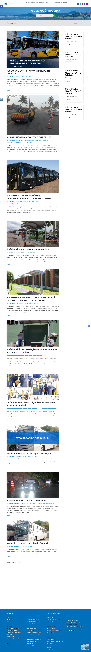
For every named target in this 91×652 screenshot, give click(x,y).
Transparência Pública (31, 626)
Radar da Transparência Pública (34, 634)
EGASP (8, 643)
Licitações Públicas (71, 618)
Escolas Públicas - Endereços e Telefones (53, 646)
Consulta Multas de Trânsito (53, 649)
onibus (49, 408)
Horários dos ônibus (21, 458)
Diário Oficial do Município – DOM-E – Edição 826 (73, 73)
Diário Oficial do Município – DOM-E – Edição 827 (73, 54)
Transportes (30, 76)
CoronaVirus (44, 408)
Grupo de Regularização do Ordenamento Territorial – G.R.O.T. (14, 631)
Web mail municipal (11, 640)
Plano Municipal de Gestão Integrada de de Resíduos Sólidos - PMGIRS (75, 627)
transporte (53, 408)
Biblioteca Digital (50, 632)
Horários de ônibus (51, 637)
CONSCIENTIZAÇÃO (23, 142)
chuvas (43, 503)
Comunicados (31, 140)
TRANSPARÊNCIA (40, 2)
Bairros (24, 201)
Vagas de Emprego (51, 628)
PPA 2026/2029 (30, 630)
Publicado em (15, 76)
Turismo (8, 621)
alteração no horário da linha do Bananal (27, 543)
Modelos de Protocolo (71, 630)
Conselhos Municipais (31, 628)
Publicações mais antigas (13, 562)
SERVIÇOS (33, 2)
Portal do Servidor (11, 636)
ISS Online (69, 615)
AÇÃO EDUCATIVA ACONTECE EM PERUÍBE (29, 137)
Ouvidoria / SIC (50, 621)
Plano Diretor (9, 634)
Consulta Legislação (31, 623)
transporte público (24, 203)
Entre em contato (30, 645)
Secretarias (9, 626)
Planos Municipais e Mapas (13, 628)
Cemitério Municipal (51, 639)
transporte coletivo (30, 458)
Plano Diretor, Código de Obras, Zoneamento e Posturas (74, 623)
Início (8, 617)
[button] (1, 6)
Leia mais (9, 90)
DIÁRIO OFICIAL (50, 2)
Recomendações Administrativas (34, 639)
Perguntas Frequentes (31, 641)
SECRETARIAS (58, 2)
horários (12, 203)
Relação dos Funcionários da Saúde (34, 637)
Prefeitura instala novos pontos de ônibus (28, 249)
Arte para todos (50, 623)
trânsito (40, 140)
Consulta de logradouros (52, 634)
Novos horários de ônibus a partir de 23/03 (29, 453)
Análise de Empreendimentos (33, 619)
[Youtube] (82, 4)
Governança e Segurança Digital (14, 638)
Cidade (8, 619)
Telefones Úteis (30, 643)
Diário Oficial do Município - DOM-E (34, 621)
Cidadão (25, 140)
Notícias (25, 76)
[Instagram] (87, 4)
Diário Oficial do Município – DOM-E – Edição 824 (73, 109)
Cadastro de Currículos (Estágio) (54, 630)
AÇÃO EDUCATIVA (15, 142)
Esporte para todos (51, 626)
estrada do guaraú (50, 503)
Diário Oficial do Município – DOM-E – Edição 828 (73, 36)
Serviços (8, 623)
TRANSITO (31, 142)
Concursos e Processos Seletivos (34, 632)
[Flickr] (84, 4)
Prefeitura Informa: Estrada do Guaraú (26, 500)
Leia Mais (69, 44)
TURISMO (65, 2)
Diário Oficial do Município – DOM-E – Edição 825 (73, 91)
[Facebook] (78, 4)
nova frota (17, 203)
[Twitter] (80, 4)
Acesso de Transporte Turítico (53, 619)
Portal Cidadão (50, 617)
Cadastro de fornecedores (72, 620)
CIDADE (28, 2)
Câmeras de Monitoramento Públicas (55, 641)
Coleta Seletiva (50, 643)
